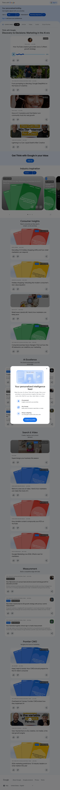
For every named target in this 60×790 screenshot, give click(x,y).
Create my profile (30, 420)
